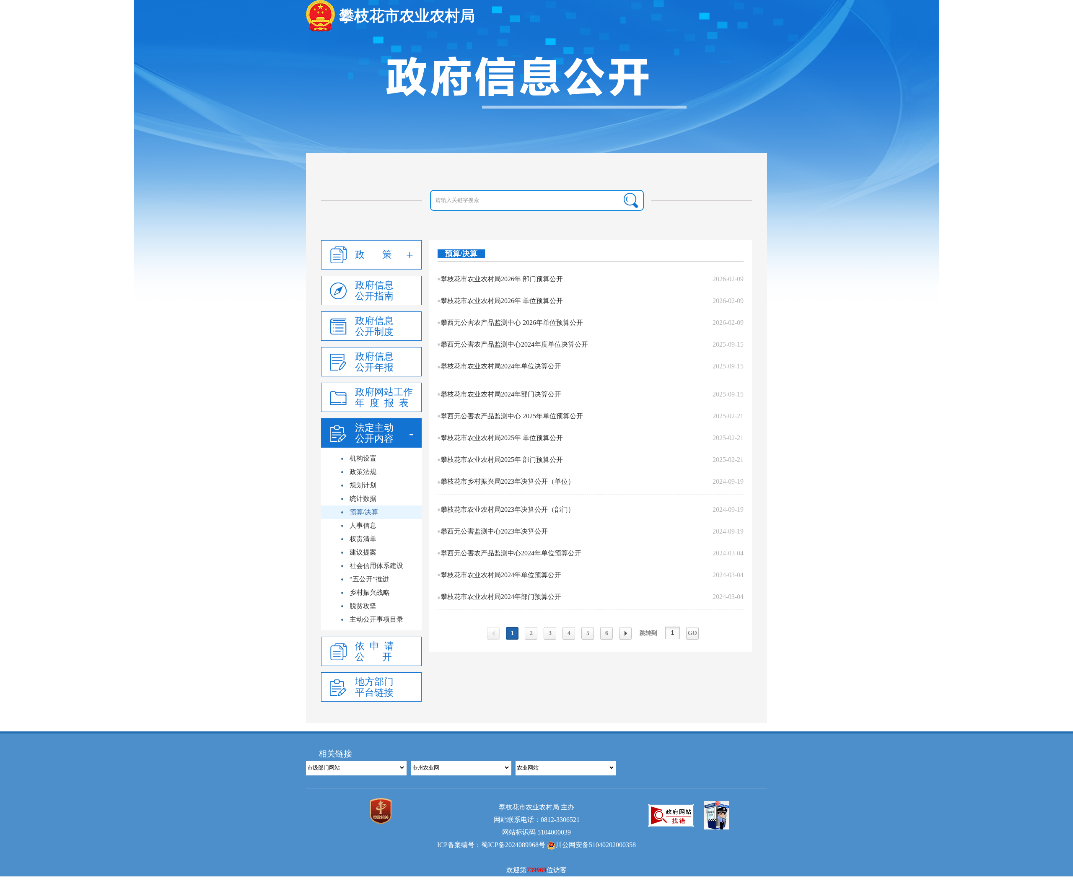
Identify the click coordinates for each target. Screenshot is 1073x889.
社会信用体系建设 (376, 565)
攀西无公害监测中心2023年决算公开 (494, 531)
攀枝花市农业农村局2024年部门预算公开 (501, 596)
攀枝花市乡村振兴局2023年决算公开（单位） (508, 481)
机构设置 (363, 458)
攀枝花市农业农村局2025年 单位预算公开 (502, 437)
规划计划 (363, 485)
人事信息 (363, 525)
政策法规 (363, 471)
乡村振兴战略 (370, 592)
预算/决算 (364, 512)
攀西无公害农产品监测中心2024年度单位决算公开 (514, 344)
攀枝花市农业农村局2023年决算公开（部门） (508, 509)
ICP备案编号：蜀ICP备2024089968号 (491, 844)
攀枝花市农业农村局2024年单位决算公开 (501, 366)
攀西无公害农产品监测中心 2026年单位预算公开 (512, 322)
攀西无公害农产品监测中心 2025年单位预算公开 (512, 416)
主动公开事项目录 (376, 619)
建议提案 (363, 552)
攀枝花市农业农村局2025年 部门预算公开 (502, 459)
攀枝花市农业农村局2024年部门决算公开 (501, 394)
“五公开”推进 (369, 579)
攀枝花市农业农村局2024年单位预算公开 (501, 574)
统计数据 (363, 498)
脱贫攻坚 (363, 605)
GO (692, 633)
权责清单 (363, 538)
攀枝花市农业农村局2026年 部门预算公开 (502, 279)
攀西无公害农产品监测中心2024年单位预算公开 (511, 553)
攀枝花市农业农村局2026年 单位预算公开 (502, 300)
